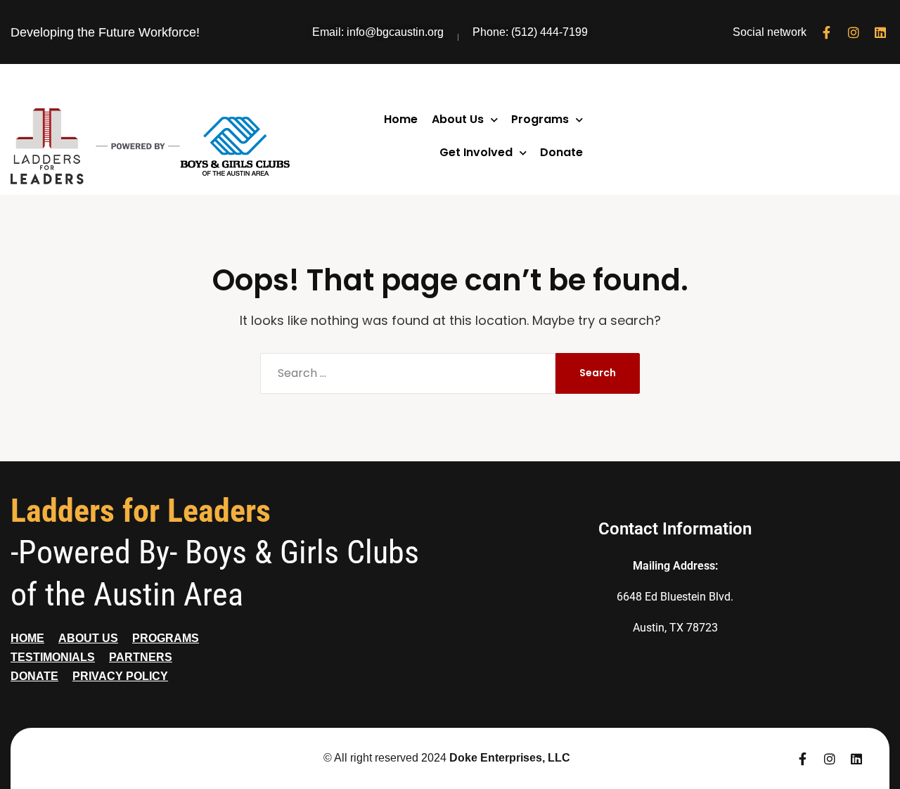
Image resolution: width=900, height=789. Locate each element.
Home (401, 119)
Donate (561, 152)
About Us (458, 119)
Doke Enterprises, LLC (509, 758)
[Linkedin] (880, 32)
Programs (540, 119)
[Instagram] (853, 32)
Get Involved (476, 152)
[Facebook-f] (827, 32)
